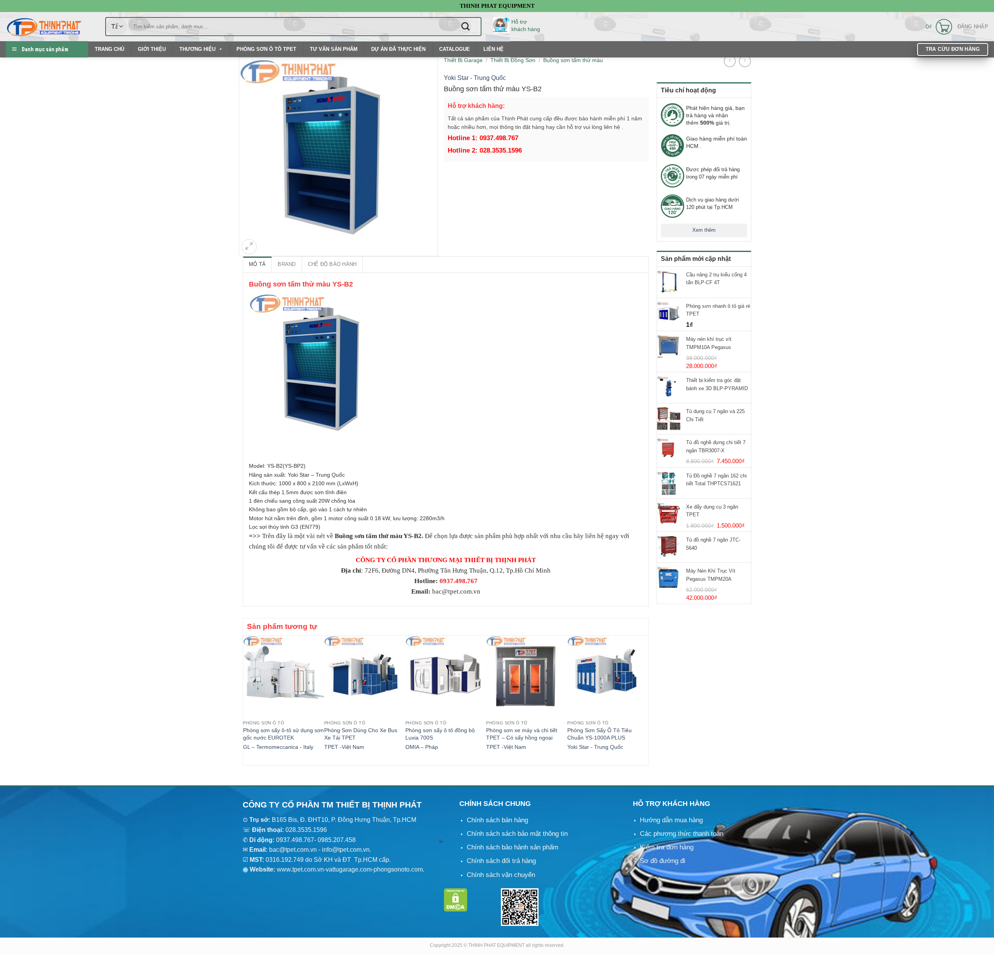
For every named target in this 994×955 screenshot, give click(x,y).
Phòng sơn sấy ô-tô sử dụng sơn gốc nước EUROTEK (283, 734)
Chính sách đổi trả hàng (501, 861)
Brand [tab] (286, 264)
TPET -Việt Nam (344, 747)
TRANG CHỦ (109, 49)
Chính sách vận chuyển (501, 875)
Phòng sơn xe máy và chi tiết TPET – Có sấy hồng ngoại (521, 734)
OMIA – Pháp (421, 747)
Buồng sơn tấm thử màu (573, 60)
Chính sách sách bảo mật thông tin (517, 833)
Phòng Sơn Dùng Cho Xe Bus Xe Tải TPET (360, 734)
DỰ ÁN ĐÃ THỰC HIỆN (398, 49)
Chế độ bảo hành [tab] (332, 264)
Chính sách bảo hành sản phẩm (512, 847)
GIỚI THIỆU (152, 49)
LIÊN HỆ (493, 49)
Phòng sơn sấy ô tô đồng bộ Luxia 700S (440, 734)
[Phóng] (249, 246)
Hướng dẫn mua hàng (671, 820)
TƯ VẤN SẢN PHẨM (334, 49)
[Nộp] (465, 26)
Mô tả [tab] (257, 264)
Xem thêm (704, 230)
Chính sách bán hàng (497, 820)
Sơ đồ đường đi (662, 861)
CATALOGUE (454, 49)
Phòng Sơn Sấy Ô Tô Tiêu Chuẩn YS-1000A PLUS (599, 734)
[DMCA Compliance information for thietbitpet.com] (455, 899)
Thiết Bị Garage (463, 60)
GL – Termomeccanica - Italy (278, 747)
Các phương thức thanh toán (681, 833)
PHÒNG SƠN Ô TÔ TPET (266, 49)
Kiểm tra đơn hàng (666, 847)
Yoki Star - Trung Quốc (475, 78)
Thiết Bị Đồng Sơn (512, 60)
